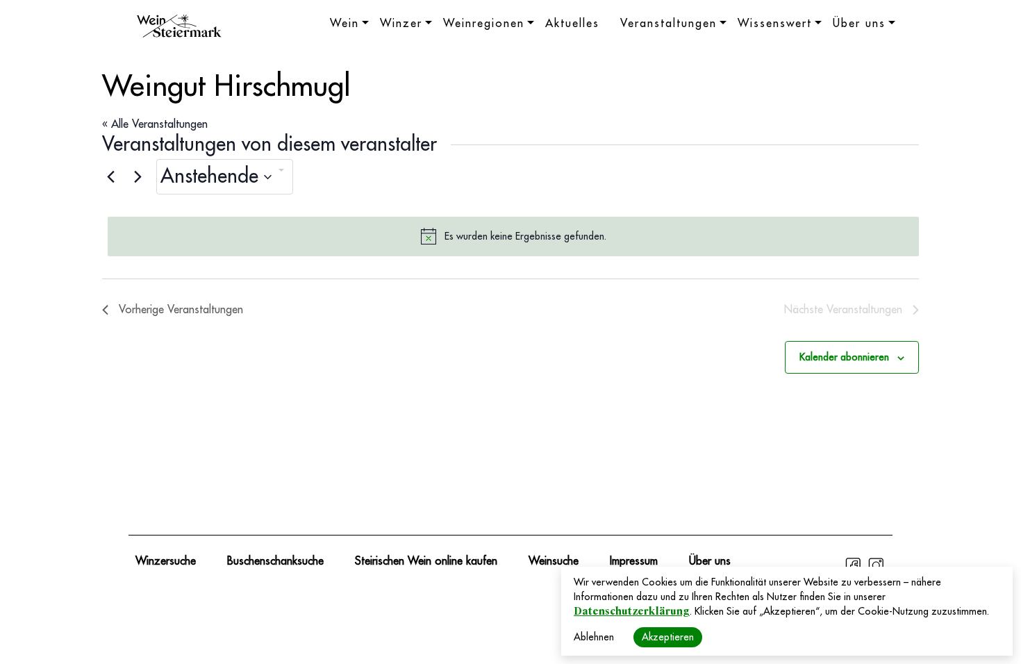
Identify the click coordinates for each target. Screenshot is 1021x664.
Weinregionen (483, 23)
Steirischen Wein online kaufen (426, 561)
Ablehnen (594, 637)
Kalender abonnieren (844, 357)
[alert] (513, 236)
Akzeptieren (668, 637)
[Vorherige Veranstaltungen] (110, 177)
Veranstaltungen (668, 23)
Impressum (634, 561)
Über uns (859, 23)
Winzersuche (165, 561)
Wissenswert (775, 23)
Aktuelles (572, 23)
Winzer (401, 23)
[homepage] (179, 28)
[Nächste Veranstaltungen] (137, 177)
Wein (344, 23)
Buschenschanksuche (275, 561)
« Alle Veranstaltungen (155, 124)
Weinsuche (554, 561)
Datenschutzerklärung (632, 611)
